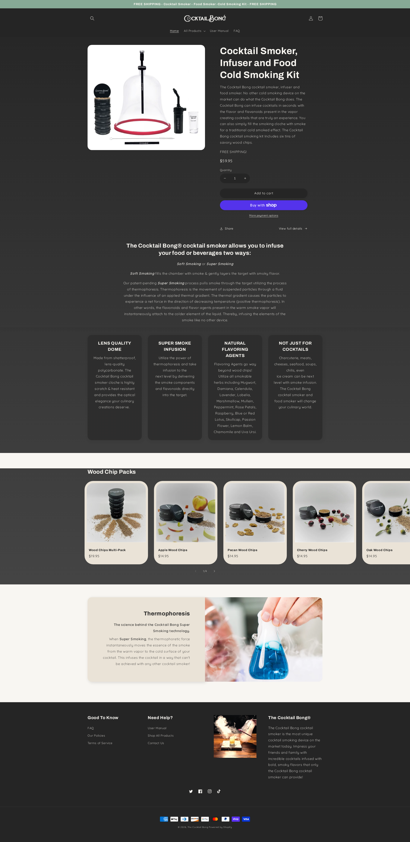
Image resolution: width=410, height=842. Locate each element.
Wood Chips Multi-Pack (107, 550)
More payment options (263, 215)
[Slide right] (214, 571)
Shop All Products (161, 735)
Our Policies (96, 735)
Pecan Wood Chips (243, 550)
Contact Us (156, 743)
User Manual (157, 728)
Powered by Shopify (220, 827)
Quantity (225, 170)
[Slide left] (195, 571)
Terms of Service (100, 743)
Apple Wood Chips (172, 550)
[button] (92, 18)
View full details (290, 228)
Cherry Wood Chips (312, 550)
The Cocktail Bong (197, 827)
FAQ (91, 728)
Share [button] (229, 228)
